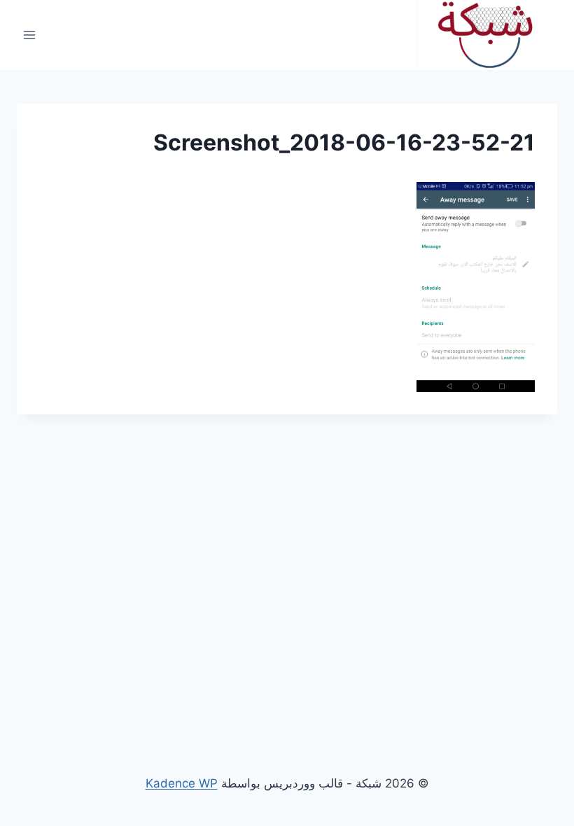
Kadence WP (182, 783)
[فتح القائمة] (30, 35)
